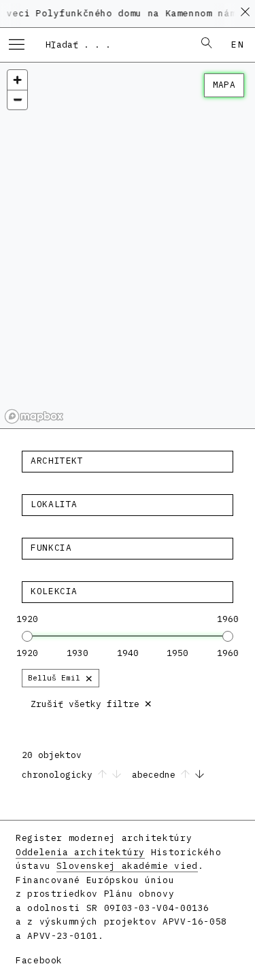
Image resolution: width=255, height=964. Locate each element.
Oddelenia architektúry (80, 852)
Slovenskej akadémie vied (126, 866)
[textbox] (127, 461)
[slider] (27, 636)
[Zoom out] (17, 99)
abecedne (156, 774)
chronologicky (60, 774)
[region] (127, 246)
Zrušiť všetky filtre (91, 702)
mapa (224, 84)
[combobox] (113, 44)
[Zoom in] (17, 80)
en (237, 44)
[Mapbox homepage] (34, 416)
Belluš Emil (60, 677)
